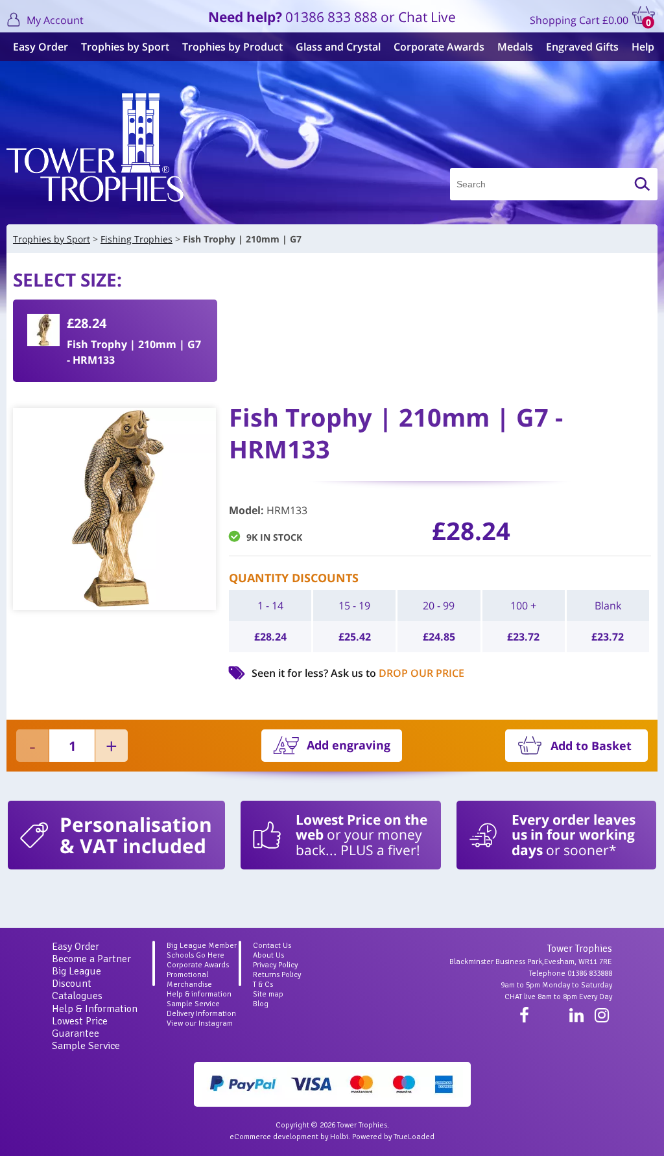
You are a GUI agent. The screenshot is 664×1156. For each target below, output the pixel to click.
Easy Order (40, 47)
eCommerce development (274, 1137)
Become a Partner (91, 958)
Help (643, 47)
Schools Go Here (195, 955)
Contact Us (272, 945)
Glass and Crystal (338, 47)
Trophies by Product (232, 47)
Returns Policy (277, 975)
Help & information (199, 994)
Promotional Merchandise (189, 979)
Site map (268, 994)
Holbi (339, 1137)
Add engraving (348, 745)
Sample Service (86, 1045)
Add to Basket (591, 745)
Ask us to (397, 673)
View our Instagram (200, 1023)
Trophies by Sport (125, 47)
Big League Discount (76, 977)
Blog (260, 1004)
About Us (268, 955)
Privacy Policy (275, 965)
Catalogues (77, 995)
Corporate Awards (439, 47)
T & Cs (263, 984)
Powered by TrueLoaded (393, 1137)
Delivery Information (201, 1014)
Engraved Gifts (582, 47)
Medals (515, 47)
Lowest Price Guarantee (80, 1027)
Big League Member (202, 945)
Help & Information (94, 1008)
